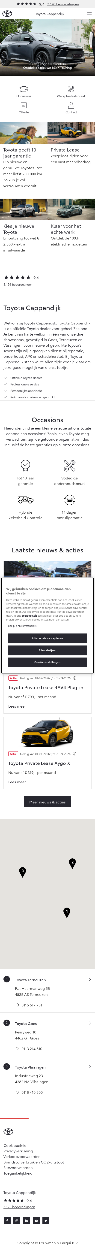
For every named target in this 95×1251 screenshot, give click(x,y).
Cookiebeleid (15, 1145)
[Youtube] (36, 1220)
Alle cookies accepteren (47, 638)
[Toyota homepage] (7, 13)
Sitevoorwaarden (18, 1167)
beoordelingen (18, 284)
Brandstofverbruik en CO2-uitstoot (33, 1161)
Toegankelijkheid (18, 1172)
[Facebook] (7, 1220)
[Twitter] (46, 1220)
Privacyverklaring (18, 1150)
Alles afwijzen (47, 650)
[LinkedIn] (26, 1220)
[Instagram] (17, 1220)
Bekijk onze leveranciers (22, 625)
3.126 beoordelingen (63, 4)
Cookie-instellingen (47, 662)
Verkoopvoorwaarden (22, 1156)
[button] (67, 913)
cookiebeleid (29, 615)
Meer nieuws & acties (47, 801)
